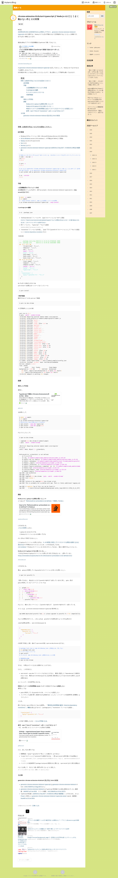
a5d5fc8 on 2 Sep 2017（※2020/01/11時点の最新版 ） (49, 794)
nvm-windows (22, 547)
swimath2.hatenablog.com (25, 63)
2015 (91, 184)
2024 (91, 137)
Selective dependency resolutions (34, 232)
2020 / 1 (94, 169)
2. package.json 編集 (32, 90)
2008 (91, 209)
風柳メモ (17, 7)
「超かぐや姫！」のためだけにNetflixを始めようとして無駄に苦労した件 (95, 83)
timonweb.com (22, 559)
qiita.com (20, 408)
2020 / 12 (94, 155)
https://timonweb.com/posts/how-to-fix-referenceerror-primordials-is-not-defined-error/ (45, 555)
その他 (23, 113)
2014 (91, 187)
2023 (91, 140)
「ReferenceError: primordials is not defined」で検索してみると (44, 501)
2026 (91, 130)
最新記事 (90, 66)
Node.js (23, 141)
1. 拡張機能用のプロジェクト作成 (36, 88)
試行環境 (26, 83)
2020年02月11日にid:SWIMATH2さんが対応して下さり (34, 32)
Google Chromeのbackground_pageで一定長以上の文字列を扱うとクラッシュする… (52, 837)
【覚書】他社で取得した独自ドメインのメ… (63, 875)
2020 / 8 (94, 166)
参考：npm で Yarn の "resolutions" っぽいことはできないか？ (45, 111)
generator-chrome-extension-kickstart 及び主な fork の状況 (41, 115)
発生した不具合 (28, 99)
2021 (91, 148)
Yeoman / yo (24, 145)
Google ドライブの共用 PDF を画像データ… (35, 875)
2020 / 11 (94, 159)
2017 (91, 177)
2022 (91, 144)
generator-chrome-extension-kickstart (64, 784)
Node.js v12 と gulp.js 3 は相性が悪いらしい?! (39, 104)
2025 (91, 133)
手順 (24, 85)
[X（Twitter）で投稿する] (27, 811)
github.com (21, 745)
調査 (24, 101)
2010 (91, 202)
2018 (91, 173)
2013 (91, 191)
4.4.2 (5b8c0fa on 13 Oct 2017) (56, 791)
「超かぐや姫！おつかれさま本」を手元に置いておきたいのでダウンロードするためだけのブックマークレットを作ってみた (95, 73)
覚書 (21, 24)
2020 (91, 151)
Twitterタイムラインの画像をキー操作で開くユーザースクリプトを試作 (48, 829)
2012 (91, 195)
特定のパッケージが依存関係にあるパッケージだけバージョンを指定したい (49, 108)
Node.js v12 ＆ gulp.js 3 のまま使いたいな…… (40, 106)
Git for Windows (25, 138)
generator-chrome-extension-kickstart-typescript (35, 68)
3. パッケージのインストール (35, 92)
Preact (23, 796)
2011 (91, 198)
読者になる (113, 6)
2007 (91, 213)
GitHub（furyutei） (95, 51)
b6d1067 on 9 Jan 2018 (30, 791)
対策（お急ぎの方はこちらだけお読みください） (36, 81)
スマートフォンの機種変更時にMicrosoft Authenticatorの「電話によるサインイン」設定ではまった (95, 110)
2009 (91, 205)
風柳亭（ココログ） (95, 54)
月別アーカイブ (92, 126)
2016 (91, 180)
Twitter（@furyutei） (95, 47)
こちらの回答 (22, 528)
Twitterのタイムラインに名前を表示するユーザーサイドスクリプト (47, 849)
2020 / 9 (94, 162)
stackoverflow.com (23, 519)
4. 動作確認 (29, 95)
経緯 (22, 97)
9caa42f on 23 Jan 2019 (27, 798)
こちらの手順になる (41, 721)
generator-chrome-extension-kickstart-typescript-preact (49, 796)
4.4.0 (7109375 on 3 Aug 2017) (33, 787)
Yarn (22, 143)
